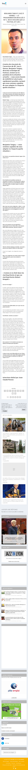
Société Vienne (19, 595)
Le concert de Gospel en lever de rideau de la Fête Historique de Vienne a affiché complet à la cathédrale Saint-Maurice (15, 618)
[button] (12, 543)
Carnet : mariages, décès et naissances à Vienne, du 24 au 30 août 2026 (16, 599)
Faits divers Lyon (18, 606)
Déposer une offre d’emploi (6, 727)
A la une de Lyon (13, 606)
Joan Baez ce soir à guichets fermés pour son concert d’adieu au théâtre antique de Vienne (13, 500)
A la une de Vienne (13, 595)
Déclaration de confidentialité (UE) (19, 765)
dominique (9, 24)
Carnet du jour (19, 601)
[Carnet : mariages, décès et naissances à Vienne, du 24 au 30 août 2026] (3, 599)
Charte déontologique (14, 761)
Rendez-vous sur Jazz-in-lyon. (14, 561)
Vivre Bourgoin (18, 763)
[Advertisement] (11, 577)
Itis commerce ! (21, 759)
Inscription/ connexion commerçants (8, 730)
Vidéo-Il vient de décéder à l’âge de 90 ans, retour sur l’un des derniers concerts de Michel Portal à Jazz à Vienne (14, 538)
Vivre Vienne (8, 763)
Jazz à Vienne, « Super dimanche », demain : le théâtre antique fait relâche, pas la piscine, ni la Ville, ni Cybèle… (13, 435)
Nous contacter (4, 724)
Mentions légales (6, 761)
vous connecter (9, 511)
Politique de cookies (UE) (7, 765)
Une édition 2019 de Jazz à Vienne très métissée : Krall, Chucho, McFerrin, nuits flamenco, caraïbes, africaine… (14, 479)
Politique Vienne (19, 613)
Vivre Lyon (13, 763)
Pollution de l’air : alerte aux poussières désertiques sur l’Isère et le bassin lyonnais (15, 605)
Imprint (14, 766)
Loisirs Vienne (20, 24)
